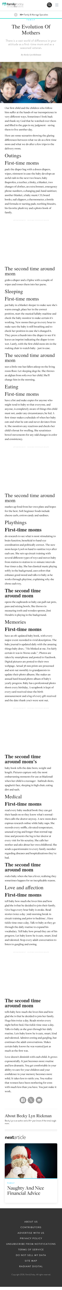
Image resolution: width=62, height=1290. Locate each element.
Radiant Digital (31, 1266)
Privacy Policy (31, 1238)
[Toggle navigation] (49, 5)
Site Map (31, 1261)
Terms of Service (31, 1249)
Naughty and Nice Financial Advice (25, 1190)
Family (31, 20)
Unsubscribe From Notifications (31, 1244)
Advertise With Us (31, 1233)
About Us (31, 1221)
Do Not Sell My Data (31, 1255)
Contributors (31, 1227)
